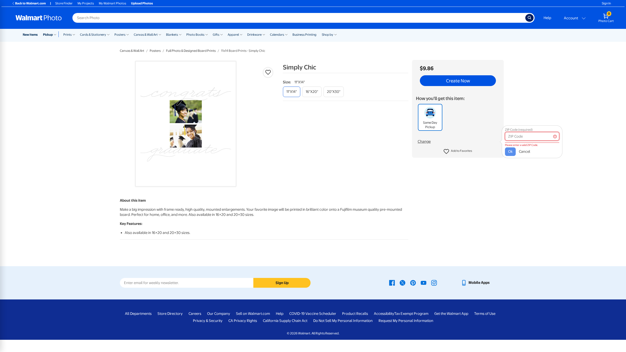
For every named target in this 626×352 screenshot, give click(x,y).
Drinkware (254, 34)
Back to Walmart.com (30, 3)
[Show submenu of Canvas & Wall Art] (159, 34)
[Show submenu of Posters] (127, 34)
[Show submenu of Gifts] (221, 34)
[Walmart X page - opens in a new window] (402, 282)
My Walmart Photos (112, 3)
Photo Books (195, 34)
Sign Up (282, 283)
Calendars (277, 34)
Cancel (524, 151)
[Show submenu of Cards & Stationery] (108, 34)
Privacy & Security (208, 321)
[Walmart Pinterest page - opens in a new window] (413, 282)
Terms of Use (484, 313)
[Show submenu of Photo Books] (206, 34)
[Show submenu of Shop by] (335, 34)
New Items (30, 34)
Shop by (327, 34)
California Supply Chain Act (285, 321)
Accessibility (384, 313)
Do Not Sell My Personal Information (343, 321)
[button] (458, 151)
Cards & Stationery (93, 34)
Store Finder (64, 3)
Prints (67, 34)
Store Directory (170, 313)
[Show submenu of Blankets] (180, 34)
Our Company (218, 313)
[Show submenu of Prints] (73, 34)
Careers (195, 313)
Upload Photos (142, 3)
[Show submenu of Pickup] (56, 34)
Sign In (606, 3)
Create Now (458, 80)
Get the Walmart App (451, 313)
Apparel (233, 34)
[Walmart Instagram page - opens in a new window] (434, 282)
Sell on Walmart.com (253, 313)
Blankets (172, 34)
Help (547, 18)
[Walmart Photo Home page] (38, 18)
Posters (119, 34)
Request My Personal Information (406, 321)
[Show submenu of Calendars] (286, 34)
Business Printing (304, 34)
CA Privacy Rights (242, 321)
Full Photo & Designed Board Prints (191, 51)
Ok (510, 151)
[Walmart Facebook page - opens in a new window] (392, 282)
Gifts (216, 34)
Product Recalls (355, 313)
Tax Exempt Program (411, 313)
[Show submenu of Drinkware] (263, 34)
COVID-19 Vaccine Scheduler (312, 313)
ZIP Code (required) (519, 130)
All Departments (138, 313)
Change (424, 141)
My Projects (86, 3)
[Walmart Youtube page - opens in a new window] (423, 282)
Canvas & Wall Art (146, 34)
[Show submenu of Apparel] (241, 34)
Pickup (48, 34)
